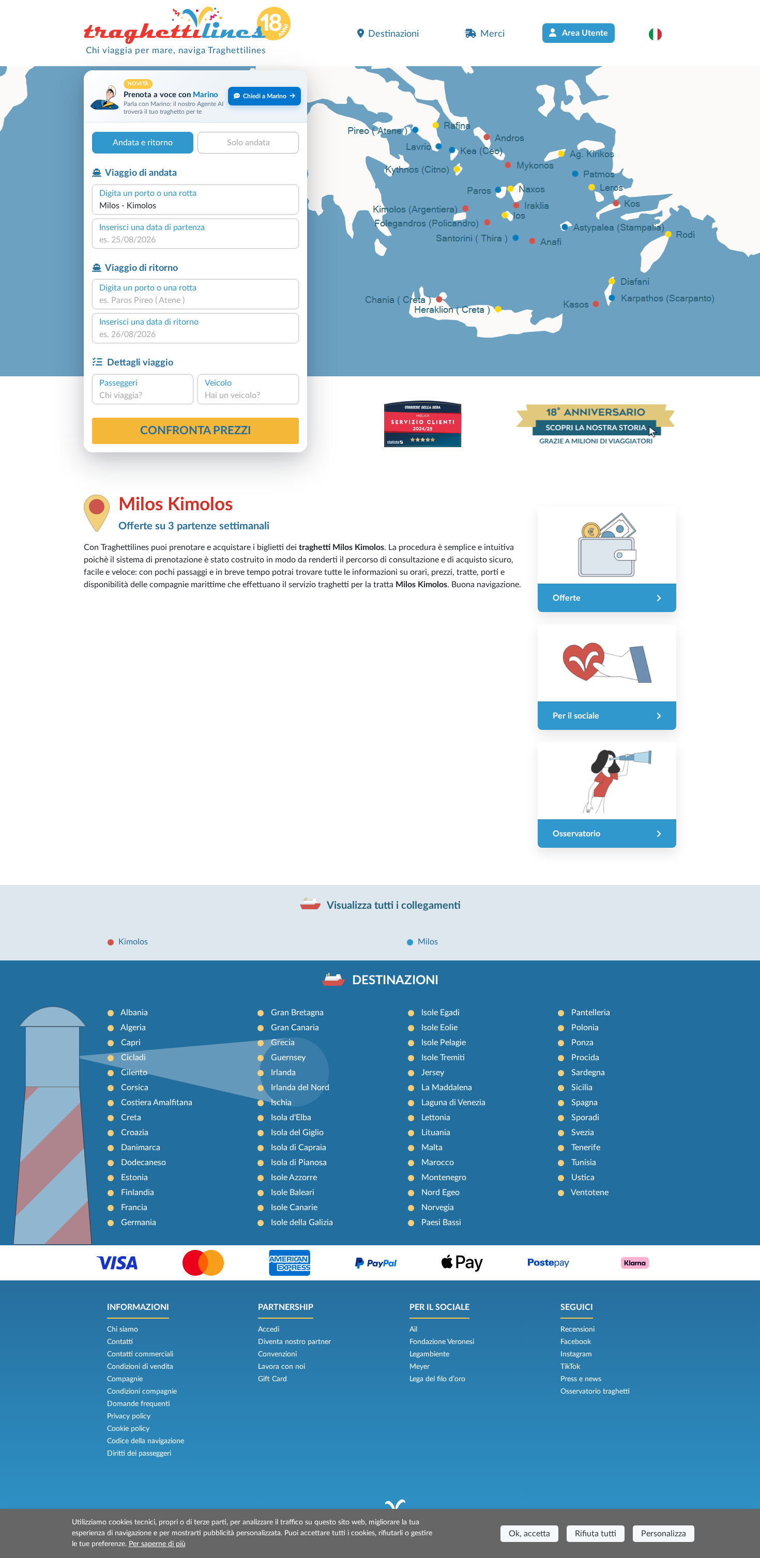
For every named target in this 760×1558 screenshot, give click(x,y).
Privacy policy (128, 1416)
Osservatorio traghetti (595, 1391)
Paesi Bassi (441, 1222)
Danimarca (140, 1147)
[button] (660, 34)
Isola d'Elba (291, 1117)
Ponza (582, 1042)
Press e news (580, 1379)
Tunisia (583, 1162)
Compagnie (125, 1379)
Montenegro (443, 1177)
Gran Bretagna (297, 1013)
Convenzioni (277, 1354)
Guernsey (288, 1057)
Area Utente (584, 33)
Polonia (585, 1028)
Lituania (435, 1132)
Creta (131, 1117)
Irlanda (283, 1072)
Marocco (437, 1162)
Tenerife (585, 1147)
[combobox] (195, 206)
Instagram (576, 1354)
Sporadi (585, 1117)
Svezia (582, 1132)
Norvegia (437, 1207)
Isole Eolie (439, 1028)
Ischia (281, 1102)
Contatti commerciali (140, 1354)
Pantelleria (590, 1013)
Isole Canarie (294, 1207)
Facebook (575, 1342)
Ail (413, 1329)
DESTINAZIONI (395, 980)
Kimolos (133, 942)
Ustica (583, 1177)
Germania (138, 1222)
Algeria (133, 1028)
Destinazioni (393, 33)
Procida (585, 1057)
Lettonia (435, 1117)
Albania (134, 1013)
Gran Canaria (295, 1028)
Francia (134, 1207)
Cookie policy (128, 1428)
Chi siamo (122, 1329)
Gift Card (272, 1379)
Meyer (419, 1366)
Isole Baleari (292, 1192)
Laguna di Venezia (453, 1102)
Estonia (134, 1177)
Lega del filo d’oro (437, 1379)
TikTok (570, 1366)
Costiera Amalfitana (156, 1102)
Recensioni (577, 1329)
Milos (428, 942)
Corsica (134, 1087)
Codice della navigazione (145, 1441)
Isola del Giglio (297, 1132)
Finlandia (137, 1192)
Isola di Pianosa (299, 1162)
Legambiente (429, 1354)
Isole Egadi (440, 1013)
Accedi (268, 1329)
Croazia (134, 1132)
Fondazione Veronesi (441, 1342)
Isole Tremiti (443, 1057)
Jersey (432, 1072)
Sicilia (581, 1087)
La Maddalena (446, 1087)
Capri (131, 1042)
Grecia (283, 1042)
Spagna (584, 1102)
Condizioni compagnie (142, 1391)
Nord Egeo (440, 1192)
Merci (492, 33)
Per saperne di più (157, 1544)
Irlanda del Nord (300, 1087)
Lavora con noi (281, 1366)
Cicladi (133, 1057)
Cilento (134, 1072)
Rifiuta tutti (595, 1534)
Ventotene (590, 1192)
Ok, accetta (529, 1534)
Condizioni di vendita (140, 1366)
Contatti (120, 1342)
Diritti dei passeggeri (139, 1453)
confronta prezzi (195, 430)
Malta (432, 1147)
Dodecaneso (143, 1162)
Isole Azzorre (294, 1177)
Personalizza (663, 1534)
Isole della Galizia (302, 1222)
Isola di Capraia (298, 1147)
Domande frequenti (138, 1404)
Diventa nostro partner (294, 1342)
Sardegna (588, 1072)
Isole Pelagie (443, 1042)
